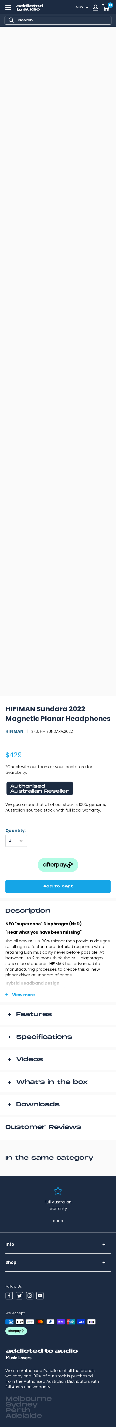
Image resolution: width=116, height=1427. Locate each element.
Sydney (21, 1404)
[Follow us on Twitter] (19, 1296)
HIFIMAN (14, 731)
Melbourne (28, 1399)
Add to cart (58, 886)
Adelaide (23, 1416)
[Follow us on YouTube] (40, 1296)
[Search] (11, 20)
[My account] (95, 8)
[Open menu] (8, 7)
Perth (17, 1410)
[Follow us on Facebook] (9, 1296)
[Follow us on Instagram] (29, 1296)
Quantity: (15, 830)
